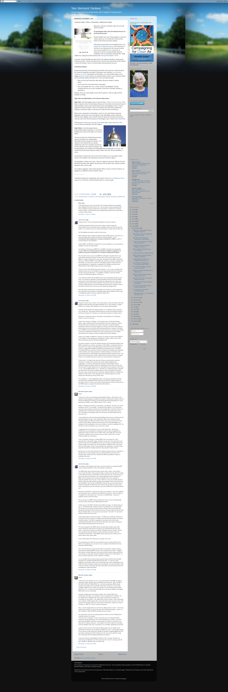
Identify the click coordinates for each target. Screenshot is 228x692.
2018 (133, 209)
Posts (134, 331)
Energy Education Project (93, 122)
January (135, 321)
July (134, 307)
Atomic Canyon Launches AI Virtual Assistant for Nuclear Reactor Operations (141, 165)
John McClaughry (100, 196)
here (110, 50)
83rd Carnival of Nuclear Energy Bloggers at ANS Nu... (142, 256)
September (136, 302)
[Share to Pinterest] (110, 194)
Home (100, 654)
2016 (133, 214)
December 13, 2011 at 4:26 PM (87, 569)
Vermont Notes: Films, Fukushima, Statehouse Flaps (142, 278)
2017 (133, 212)
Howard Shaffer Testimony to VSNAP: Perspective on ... (141, 259)
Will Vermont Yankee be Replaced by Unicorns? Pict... (142, 234)
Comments (135, 334)
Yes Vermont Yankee (86, 8)
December (136, 228)
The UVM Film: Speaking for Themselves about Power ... (141, 263)
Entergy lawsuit (83, 196)
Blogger (124, 678)
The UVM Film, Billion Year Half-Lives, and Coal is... (142, 267)
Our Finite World (137, 196)
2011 (133, 226)
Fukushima (91, 196)
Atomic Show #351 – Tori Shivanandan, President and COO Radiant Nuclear (140, 191)
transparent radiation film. (118, 196)
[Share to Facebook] (108, 194)
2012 (133, 223)
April (134, 314)
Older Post (122, 654)
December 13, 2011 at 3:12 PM (87, 458)
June (135, 309)
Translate (143, 344)
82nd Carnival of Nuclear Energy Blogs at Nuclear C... (142, 275)
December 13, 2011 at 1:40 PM (87, 386)
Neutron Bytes (136, 162)
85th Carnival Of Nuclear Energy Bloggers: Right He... (142, 231)
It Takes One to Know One (114, 102)
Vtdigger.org (135, 179)
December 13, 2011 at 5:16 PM (87, 643)
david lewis (81, 220)
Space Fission (136, 170)
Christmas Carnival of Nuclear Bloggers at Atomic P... (141, 246)
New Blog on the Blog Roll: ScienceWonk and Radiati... (141, 238)
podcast (108, 196)
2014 (133, 219)
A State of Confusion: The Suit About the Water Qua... (143, 294)
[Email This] (103, 194)
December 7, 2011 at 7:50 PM (86, 214)
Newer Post (78, 654)
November (136, 297)
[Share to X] (107, 194)
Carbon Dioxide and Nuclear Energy (143, 253)
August (135, 304)
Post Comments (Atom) (88, 658)
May (134, 311)
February (136, 318)
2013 (133, 221)
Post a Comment (81, 647)
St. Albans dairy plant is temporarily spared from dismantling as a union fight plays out (141, 182)
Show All (152, 203)
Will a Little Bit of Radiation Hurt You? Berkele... (142, 249)
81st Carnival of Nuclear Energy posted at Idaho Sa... (142, 286)
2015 (133, 216)
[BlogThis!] (105, 194)
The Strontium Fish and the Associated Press (140, 290)
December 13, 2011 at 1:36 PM (87, 295)
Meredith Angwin (83, 391)
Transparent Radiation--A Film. (110, 55)
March (135, 316)
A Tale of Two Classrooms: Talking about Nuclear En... (142, 242)
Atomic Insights (84, 76)
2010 (133, 324)
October (135, 300)
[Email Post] (100, 194)
